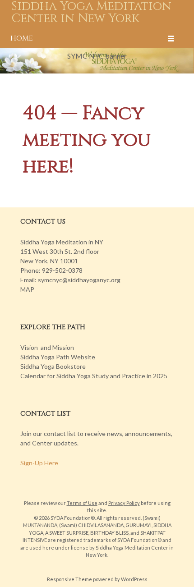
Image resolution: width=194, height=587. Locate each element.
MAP (27, 289)
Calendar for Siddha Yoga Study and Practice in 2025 (93, 376)
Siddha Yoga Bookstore (53, 366)
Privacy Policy (124, 503)
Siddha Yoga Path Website (57, 357)
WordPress (134, 579)
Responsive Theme (69, 579)
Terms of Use (82, 503)
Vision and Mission (47, 347)
